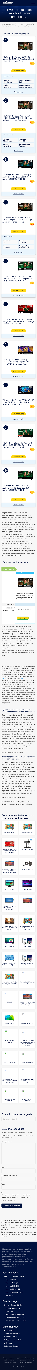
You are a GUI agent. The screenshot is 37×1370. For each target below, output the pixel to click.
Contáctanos (9, 1330)
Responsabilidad (10, 1337)
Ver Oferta (22, 618)
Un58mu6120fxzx (27, 849)
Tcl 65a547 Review (27, 889)
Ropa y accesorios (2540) (14, 1276)
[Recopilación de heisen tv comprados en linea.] (10, 996)
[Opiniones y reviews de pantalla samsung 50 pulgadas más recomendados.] (10, 1093)
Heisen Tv (9, 1002)
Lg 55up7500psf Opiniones (10, 1041)
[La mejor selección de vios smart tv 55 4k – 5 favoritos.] (10, 921)
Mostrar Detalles (18, 194)
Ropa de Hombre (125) (14, 1292)
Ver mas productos (8, 569)
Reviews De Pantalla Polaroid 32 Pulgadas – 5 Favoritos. (9, 908)
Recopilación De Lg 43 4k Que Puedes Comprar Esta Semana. (9, 1080)
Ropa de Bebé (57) (13, 1280)
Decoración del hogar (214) (16, 1315)
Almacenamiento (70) (14, 1308)
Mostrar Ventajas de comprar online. (12, 752)
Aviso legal (8, 1343)
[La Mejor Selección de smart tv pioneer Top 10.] (10, 941)
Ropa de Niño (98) (12, 1286)
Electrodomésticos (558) (15, 1318)
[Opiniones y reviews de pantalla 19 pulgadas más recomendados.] (10, 884)
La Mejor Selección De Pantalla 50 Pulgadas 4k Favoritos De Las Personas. (27, 1043)
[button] (33, 2)
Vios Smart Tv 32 (27, 832)
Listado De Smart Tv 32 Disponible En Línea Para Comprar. (9, 983)
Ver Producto (18, 71)
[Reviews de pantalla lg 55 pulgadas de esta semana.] (10, 1035)
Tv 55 (27, 906)
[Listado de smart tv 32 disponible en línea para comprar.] (10, 976)
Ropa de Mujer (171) (13, 1289)
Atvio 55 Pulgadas (27, 1062)
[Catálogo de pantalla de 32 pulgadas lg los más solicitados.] (27, 976)
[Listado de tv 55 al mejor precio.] (27, 901)
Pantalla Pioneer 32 (27, 946)
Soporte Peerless (27, 869)
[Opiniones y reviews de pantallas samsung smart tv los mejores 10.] (27, 996)
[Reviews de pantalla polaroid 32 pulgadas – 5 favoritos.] (10, 901)
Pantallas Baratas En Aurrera (27, 964)
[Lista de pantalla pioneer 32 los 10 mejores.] (27, 941)
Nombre (5, 1167)
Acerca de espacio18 (12, 1334)
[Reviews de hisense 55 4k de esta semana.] (27, 1018)
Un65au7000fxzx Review (27, 1099)
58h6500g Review (9, 832)
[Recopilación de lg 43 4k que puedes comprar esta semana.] (10, 1073)
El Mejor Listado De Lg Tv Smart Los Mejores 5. (9, 964)
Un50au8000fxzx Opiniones (9, 1099)
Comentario (6, 1142)
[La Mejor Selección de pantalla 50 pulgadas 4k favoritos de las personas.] (27, 1035)
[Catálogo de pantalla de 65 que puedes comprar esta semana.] (10, 864)
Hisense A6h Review (27, 1023)
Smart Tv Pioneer (10, 946)
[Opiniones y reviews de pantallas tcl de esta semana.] (27, 884)
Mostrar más (18, 92)
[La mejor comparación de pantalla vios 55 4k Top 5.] (27, 1073)
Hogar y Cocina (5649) (13, 1305)
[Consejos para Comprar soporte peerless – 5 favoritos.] (27, 864)
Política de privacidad (12, 1340)
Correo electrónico (9, 1176)
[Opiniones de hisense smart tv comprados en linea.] (10, 1056)
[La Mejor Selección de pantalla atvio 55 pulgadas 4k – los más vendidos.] (27, 1056)
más (22, 678)
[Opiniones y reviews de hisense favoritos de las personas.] (10, 826)
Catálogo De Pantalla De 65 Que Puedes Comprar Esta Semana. (9, 871)
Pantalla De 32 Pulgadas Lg (27, 982)
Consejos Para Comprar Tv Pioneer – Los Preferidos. (27, 928)
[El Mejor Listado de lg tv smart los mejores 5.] (10, 958)
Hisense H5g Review (10, 1062)
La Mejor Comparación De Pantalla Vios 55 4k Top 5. (27, 1080)
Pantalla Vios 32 (9, 1023)
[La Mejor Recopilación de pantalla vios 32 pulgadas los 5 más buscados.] (10, 1018)
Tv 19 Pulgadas (9, 889)
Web (3, 1184)
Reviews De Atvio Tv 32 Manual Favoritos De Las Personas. (10, 850)
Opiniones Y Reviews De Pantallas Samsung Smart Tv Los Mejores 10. (27, 1004)
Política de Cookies (11, 1346)
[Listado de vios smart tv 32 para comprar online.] (27, 826)
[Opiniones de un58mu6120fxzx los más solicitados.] (27, 843)
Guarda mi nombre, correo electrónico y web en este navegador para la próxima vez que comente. (16, 1197)
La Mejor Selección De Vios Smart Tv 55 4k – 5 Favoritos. (9, 928)
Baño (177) (9, 1311)
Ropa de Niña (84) (12, 1283)
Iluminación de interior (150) (16, 1321)
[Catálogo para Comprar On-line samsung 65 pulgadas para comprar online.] (27, 1093)
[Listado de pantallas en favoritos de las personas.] (27, 958)
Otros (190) (10, 1295)
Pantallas (4, 678)
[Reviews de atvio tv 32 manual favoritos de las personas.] (10, 843)
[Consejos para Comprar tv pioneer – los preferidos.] (27, 921)
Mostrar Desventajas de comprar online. (13, 797)
